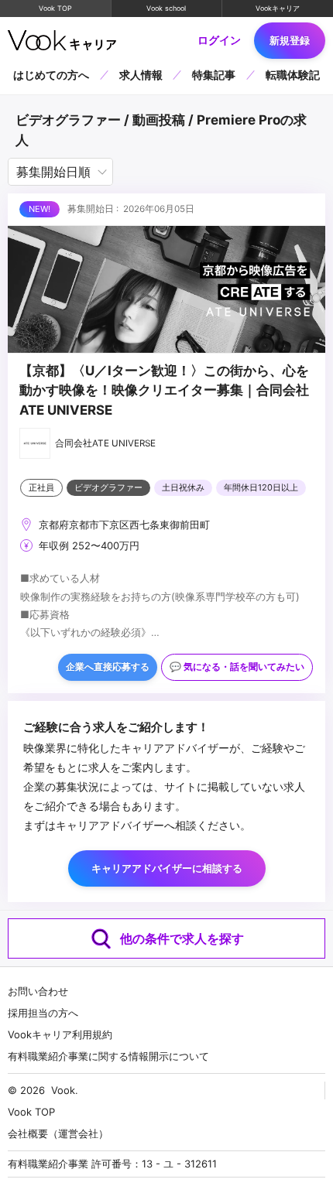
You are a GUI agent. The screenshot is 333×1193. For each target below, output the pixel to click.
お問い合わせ (38, 991)
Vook (63, 1090)
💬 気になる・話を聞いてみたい (237, 666)
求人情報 (141, 74)
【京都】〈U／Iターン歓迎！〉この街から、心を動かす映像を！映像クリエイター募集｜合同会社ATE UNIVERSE (164, 390)
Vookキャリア (278, 8)
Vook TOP (55, 8)
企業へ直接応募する (107, 666)
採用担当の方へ (43, 1013)
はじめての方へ (51, 74)
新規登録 (289, 40)
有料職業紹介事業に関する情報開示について (108, 1056)
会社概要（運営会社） (58, 1133)
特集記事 (213, 74)
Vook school (166, 8)
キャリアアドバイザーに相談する (166, 868)
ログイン (219, 40)
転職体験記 (293, 74)
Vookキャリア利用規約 (60, 1034)
